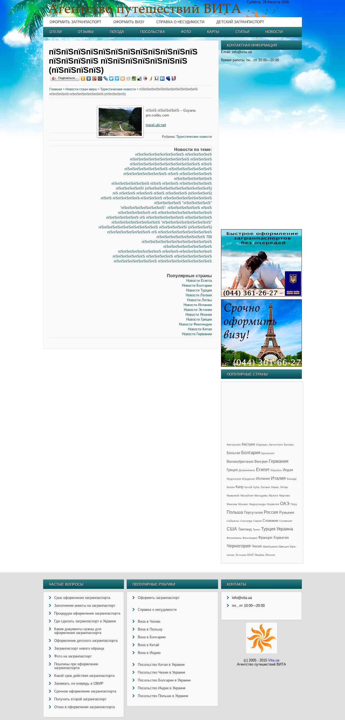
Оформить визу (128, 22)
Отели (55, 32)
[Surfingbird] (117, 78)
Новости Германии (197, 334)
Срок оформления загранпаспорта (82, 598)
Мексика (232, 504)
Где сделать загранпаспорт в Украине (85, 621)
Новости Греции (199, 319)
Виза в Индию (149, 653)
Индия (288, 470)
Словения (285, 520)
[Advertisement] (71, 185)
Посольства (152, 32)
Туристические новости (118, 89)
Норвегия (273, 504)
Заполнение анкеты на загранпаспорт (84, 606)
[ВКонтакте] (89, 78)
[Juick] (151, 78)
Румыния (286, 512)
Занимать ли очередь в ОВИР (79, 683)
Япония (270, 554)
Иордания (248, 478)
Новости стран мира (81, 89)
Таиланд (245, 529)
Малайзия (246, 495)
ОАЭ (284, 503)
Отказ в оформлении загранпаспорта (84, 707)
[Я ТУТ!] (174, 78)
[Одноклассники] (83, 78)
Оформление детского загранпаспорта (86, 641)
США (232, 529)
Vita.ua (273, 660)
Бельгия (233, 453)
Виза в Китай (148, 645)
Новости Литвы (199, 300)
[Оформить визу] (261, 366)
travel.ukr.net (156, 125)
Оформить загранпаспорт (75, 22)
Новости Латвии (199, 295)
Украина (285, 529)
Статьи (242, 32)
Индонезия (234, 478)
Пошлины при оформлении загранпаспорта (76, 666)
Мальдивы (261, 495)
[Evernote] (134, 78)
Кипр (239, 487)
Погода (117, 32)
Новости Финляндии (195, 324)
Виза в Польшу (150, 629)
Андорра (262, 444)
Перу (294, 504)
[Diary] (145, 78)
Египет (263, 469)
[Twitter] (111, 78)
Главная (55, 89)
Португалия (253, 512)
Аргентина (276, 444)
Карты (213, 32)
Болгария (250, 452)
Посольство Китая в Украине (161, 665)
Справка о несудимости (180, 22)
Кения (230, 487)
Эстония (240, 554)
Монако (243, 504)
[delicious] (140, 78)
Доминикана (247, 470)
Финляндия (250, 537)
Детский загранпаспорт (240, 22)
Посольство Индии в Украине (161, 688)
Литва (284, 487)
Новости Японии (198, 315)
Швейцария (270, 546)
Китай (248, 487)
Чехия (257, 546)
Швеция (284, 546)
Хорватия (281, 538)
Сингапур (246, 520)
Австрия (248, 444)
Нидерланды (257, 504)
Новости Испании (198, 305)
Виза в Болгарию (152, 637)
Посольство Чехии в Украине (161, 672)
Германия (278, 461)
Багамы (289, 444)
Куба (256, 487)
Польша (235, 512)
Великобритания (240, 462)
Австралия (233, 444)
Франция (265, 538)
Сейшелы (233, 520)
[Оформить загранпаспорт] (261, 295)
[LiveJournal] (106, 78)
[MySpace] (168, 78)
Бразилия (267, 453)
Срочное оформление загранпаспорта (85, 691)
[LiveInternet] (157, 78)
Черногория (239, 546)
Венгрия (261, 462)
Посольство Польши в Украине (163, 696)
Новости (273, 32)
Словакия (270, 521)
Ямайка (259, 554)
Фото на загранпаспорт (73, 656)
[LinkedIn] (162, 78)
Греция (232, 470)
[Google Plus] (94, 78)
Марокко (284, 495)
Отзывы (86, 32)
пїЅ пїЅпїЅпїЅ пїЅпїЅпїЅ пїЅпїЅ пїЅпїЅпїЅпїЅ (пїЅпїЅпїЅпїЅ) (162, 193)
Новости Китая (200, 329)
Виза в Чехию (149, 621)
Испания (263, 478)
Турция (268, 529)
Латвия (265, 487)
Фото (186, 32)
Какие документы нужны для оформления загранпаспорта (77, 631)
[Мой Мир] (100, 78)
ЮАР (250, 554)
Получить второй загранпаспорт (80, 699)
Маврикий (233, 495)
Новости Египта (199, 281)
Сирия (257, 520)
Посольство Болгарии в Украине (164, 680)
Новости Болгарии (197, 285)
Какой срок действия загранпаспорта (84, 676)
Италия (278, 478)
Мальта (273, 495)
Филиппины (234, 537)
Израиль (276, 470)
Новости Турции (199, 290)
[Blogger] (123, 78)
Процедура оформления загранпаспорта (87, 613)
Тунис (256, 529)
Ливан (275, 487)
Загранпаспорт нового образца (79, 648)
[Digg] (128, 78)
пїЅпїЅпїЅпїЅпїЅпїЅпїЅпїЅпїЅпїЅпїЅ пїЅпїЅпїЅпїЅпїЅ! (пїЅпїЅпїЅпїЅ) (155, 227)
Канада (291, 478)
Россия (271, 512)
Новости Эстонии (198, 310)
